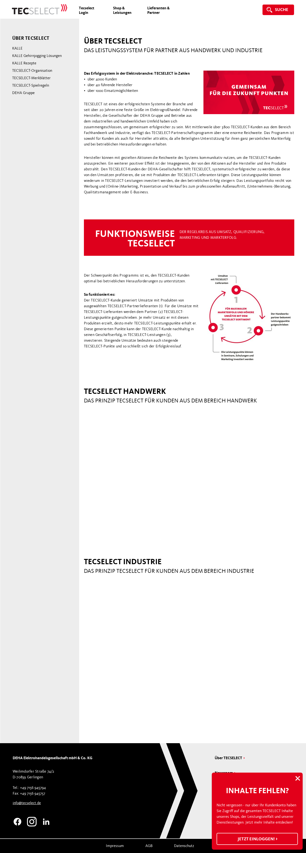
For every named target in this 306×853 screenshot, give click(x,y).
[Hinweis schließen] (298, 779)
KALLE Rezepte (24, 63)
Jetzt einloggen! (256, 839)
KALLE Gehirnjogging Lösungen (37, 56)
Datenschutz (184, 846)
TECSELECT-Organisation (32, 70)
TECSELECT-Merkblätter (31, 78)
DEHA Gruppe (23, 93)
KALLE (17, 48)
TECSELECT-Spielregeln (30, 85)
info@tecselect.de (27, 803)
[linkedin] (46, 820)
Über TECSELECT (228, 758)
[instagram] (32, 820)
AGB (149, 846)
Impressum (115, 846)
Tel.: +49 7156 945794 (29, 788)
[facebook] (17, 820)
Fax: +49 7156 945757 (29, 793)
